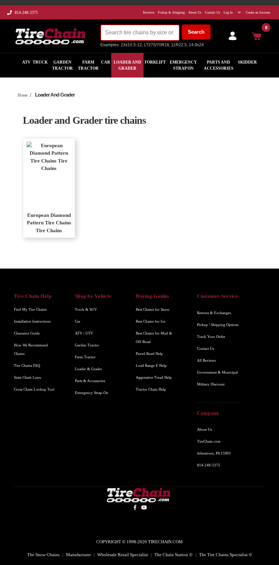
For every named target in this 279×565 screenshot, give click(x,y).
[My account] (231, 36)
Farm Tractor (88, 65)
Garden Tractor (62, 65)
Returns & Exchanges (214, 313)
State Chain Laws (27, 377)
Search (196, 32)
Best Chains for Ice (150, 321)
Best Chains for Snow (152, 309)
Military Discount (211, 384)
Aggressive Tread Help (154, 377)
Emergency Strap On (183, 65)
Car (105, 62)
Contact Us (205, 348)
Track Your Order (211, 337)
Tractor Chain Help (151, 389)
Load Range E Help (151, 365)
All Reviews (206, 360)
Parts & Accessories (90, 381)
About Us (204, 429)
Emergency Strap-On (91, 393)
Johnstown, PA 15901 (214, 453)
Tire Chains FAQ (27, 365)
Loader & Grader (88, 369)
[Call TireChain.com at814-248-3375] (10, 14)
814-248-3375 (26, 12)
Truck (40, 62)
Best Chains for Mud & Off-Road (154, 337)
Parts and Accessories (218, 65)
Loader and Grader (127, 65)
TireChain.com (208, 441)
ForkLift (155, 62)
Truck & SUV (86, 309)
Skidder (247, 62)
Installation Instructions (32, 321)
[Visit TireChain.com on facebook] (135, 507)
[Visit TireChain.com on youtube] (144, 507)
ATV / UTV (84, 333)
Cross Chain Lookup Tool (34, 389)
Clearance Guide (27, 333)
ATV (26, 62)
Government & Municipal (217, 372)
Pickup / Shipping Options (218, 325)
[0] (258, 36)
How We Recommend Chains (31, 349)
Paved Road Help (149, 354)
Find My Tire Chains (30, 309)
